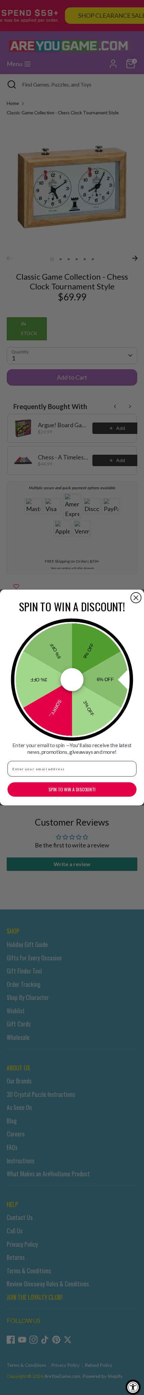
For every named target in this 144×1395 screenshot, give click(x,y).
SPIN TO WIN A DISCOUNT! (72, 789)
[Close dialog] (136, 598)
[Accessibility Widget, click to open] (133, 1387)
